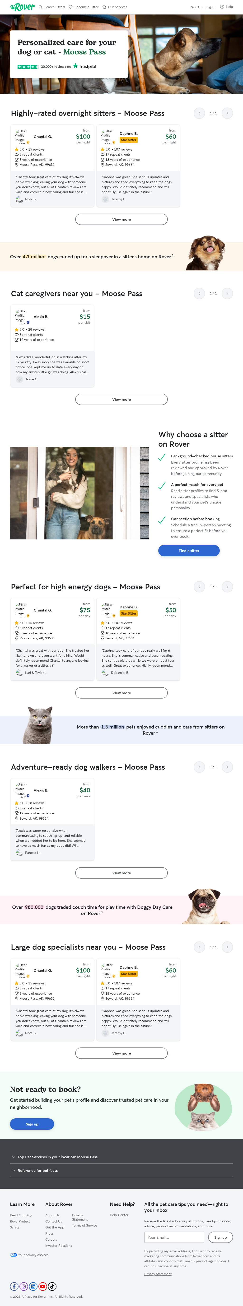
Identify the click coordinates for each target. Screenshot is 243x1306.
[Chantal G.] (52, 166)
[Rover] (22, 7)
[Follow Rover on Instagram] (23, 1286)
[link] (121, 219)
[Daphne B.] (138, 166)
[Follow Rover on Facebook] (14, 1286)
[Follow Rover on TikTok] (52, 1286)
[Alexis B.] (52, 346)
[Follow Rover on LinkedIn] (33, 1286)
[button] (114, 7)
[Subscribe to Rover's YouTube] (42, 1286)
